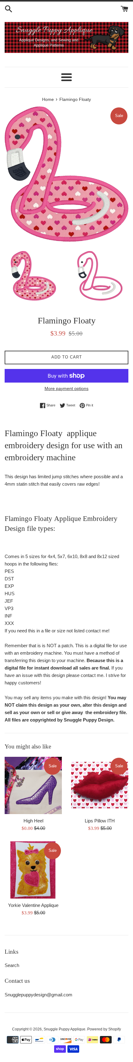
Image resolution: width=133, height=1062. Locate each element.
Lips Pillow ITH (100, 820)
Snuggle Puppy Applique (64, 1029)
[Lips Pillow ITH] (99, 785)
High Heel (33, 820)
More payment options (66, 388)
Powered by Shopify (104, 1029)
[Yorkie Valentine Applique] (33, 870)
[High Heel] (33, 785)
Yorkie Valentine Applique (33, 905)
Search (12, 965)
